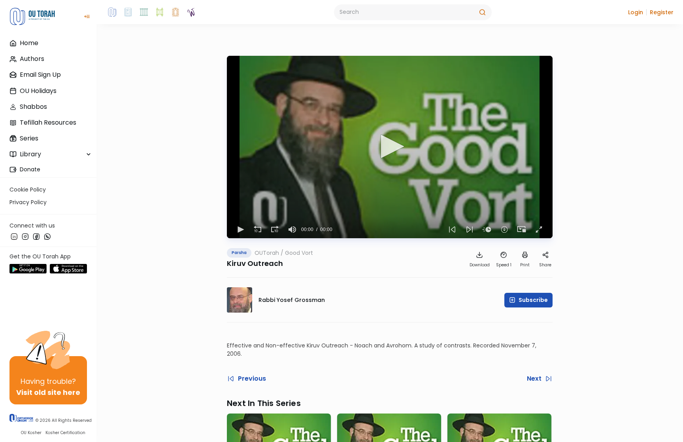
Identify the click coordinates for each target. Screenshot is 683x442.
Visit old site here (48, 392)
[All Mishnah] (128, 12)
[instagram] (25, 236)
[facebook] (36, 236)
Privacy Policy (28, 202)
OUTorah (267, 253)
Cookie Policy (27, 189)
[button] (635, 12)
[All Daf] (175, 12)
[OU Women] (191, 12)
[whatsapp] (47, 236)
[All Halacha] (144, 12)
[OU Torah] (112, 12)
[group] (292, 229)
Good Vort (299, 253)
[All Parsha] (159, 12)
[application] (390, 147)
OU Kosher (31, 433)
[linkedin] (14, 236)
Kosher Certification (65, 433)
